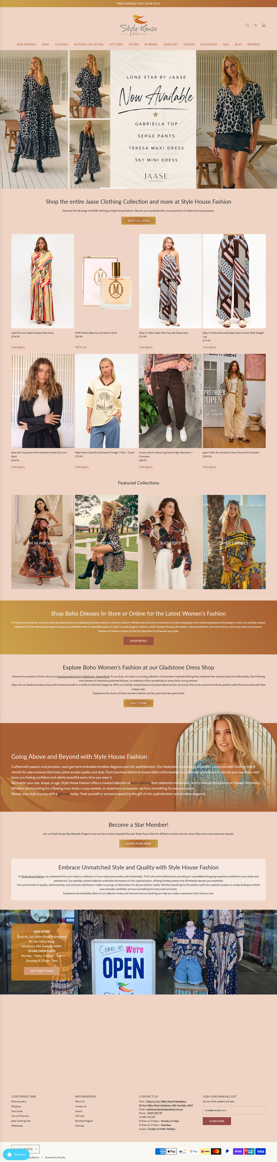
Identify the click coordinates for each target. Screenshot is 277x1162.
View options (18, 346)
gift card (64, 794)
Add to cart (80, 346)
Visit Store (138, 703)
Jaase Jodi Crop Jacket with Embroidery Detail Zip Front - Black (39, 454)
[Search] (247, 25)
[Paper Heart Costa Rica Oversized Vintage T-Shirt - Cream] (106, 401)
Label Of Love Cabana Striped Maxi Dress (32, 332)
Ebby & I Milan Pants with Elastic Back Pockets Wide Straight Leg (233, 334)
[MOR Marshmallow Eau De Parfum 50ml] (106, 281)
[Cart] (264, 25)
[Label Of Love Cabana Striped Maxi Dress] (42, 281)
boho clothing (141, 783)
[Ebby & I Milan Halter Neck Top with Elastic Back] (170, 281)
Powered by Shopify (55, 1157)
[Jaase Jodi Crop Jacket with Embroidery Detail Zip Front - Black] (42, 401)
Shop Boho (138, 641)
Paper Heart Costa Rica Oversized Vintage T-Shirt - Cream (105, 452)
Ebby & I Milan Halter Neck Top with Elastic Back (163, 332)
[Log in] (255, 25)
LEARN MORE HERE (138, 843)
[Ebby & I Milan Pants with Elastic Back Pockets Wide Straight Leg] (234, 281)
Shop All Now (138, 220)
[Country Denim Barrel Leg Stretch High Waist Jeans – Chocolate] (170, 401)
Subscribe (216, 1121)
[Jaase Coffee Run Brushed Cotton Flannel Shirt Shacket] (234, 401)
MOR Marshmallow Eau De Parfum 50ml (96, 332)
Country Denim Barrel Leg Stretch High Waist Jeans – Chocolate (166, 454)
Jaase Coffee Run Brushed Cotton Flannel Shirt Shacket (231, 452)
